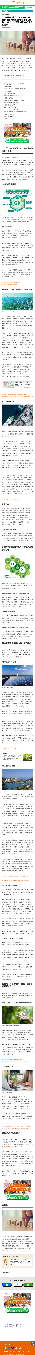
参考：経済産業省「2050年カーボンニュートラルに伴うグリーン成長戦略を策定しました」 (17, 396)
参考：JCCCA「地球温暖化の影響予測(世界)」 (10, 284)
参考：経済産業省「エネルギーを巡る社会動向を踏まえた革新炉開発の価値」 (15, 880)
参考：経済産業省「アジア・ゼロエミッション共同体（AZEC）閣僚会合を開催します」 (17, 1061)
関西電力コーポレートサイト (23, 1351)
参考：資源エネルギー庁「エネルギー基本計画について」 (12, 748)
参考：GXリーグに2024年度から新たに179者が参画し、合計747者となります (15, 1128)
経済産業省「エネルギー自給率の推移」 (11, 499)
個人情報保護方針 (7, 1351)
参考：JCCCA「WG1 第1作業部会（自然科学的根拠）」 (11, 282)
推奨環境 (14, 1351)
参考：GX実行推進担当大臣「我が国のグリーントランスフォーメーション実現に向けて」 (17, 1126)
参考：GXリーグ (4, 1123)
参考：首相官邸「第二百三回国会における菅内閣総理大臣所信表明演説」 (14, 394)
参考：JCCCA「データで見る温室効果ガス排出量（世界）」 (12, 1059)
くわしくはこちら (29, 7)
